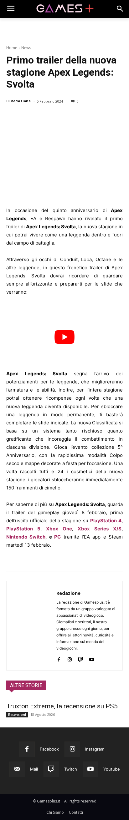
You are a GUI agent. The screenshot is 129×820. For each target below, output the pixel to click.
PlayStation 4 (105, 521)
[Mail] (17, 769)
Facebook (49, 749)
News (26, 47)
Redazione (21, 101)
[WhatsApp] (55, 117)
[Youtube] (91, 658)
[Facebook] (12, 117)
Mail (34, 769)
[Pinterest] (41, 117)
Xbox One (59, 529)
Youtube (111, 769)
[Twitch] (80, 658)
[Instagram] (69, 658)
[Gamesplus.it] (64, 9)
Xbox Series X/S (99, 529)
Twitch (70, 769)
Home (11, 47)
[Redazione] (31, 626)
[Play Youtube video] (64, 337)
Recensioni (17, 714)
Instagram (94, 749)
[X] (27, 117)
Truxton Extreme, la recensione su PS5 (62, 706)
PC (57, 537)
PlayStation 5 (23, 529)
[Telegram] (70, 117)
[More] (84, 117)
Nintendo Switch (25, 537)
